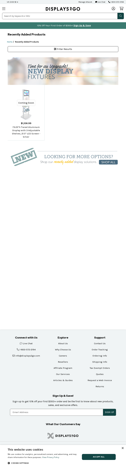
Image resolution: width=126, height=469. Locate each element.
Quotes (100, 374)
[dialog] (63, 457)
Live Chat (101, 2)
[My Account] (114, 9)
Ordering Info (100, 355)
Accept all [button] (98, 456)
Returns (100, 386)
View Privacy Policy (50, 457)
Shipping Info (99, 361)
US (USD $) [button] (11, 2)
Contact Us (100, 343)
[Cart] (122, 8)
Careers (63, 355)
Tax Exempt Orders (100, 368)
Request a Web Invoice (100, 380)
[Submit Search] (120, 16)
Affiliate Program (63, 368)
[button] (43, 463)
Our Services (63, 374)
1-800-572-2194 (117, 2)
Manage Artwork (85, 2)
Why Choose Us (63, 349)
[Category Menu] (8, 9)
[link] (63, 9)
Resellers (63, 361)
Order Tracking (100, 349)
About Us (63, 343)
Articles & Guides (63, 380)
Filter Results (64, 49)
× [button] (122, 448)
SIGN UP (109, 412)
